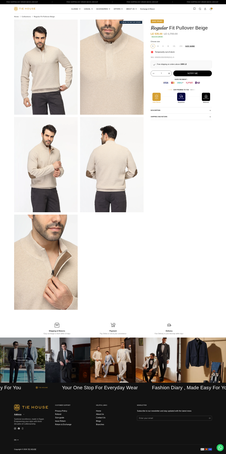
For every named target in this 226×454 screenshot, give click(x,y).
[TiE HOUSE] (24, 9)
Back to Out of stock (132, 22)
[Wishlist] (194, 8)
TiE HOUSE (32, 449)
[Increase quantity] (170, 73)
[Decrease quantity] (152, 73)
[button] (200, 9)
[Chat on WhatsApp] (220, 447)
